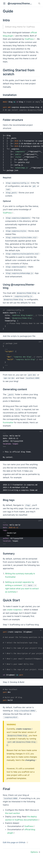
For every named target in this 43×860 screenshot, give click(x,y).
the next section (12, 813)
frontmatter (8, 422)
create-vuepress (15, 609)
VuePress (30, 39)
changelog (31, 760)
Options (34, 852)
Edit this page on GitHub (14, 842)
